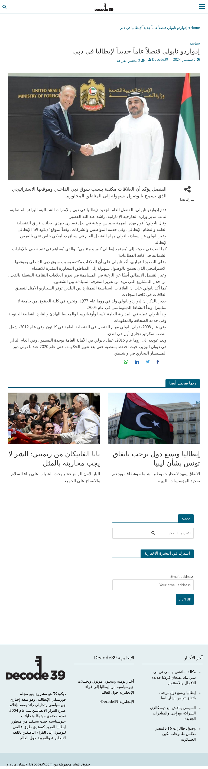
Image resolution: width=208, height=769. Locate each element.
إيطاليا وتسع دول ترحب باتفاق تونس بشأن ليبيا (156, 458)
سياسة (195, 43)
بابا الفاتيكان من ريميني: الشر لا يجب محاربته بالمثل (54, 458)
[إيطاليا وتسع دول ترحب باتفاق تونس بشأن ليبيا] (154, 417)
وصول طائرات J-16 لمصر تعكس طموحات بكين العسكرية (175, 734)
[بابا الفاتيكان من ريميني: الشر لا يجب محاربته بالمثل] (54, 417)
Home (195, 27)
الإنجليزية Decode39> (116, 701)
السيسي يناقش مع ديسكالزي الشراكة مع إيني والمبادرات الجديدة (173, 713)
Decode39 (160, 59)
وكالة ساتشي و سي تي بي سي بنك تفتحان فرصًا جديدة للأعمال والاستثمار (174, 677)
